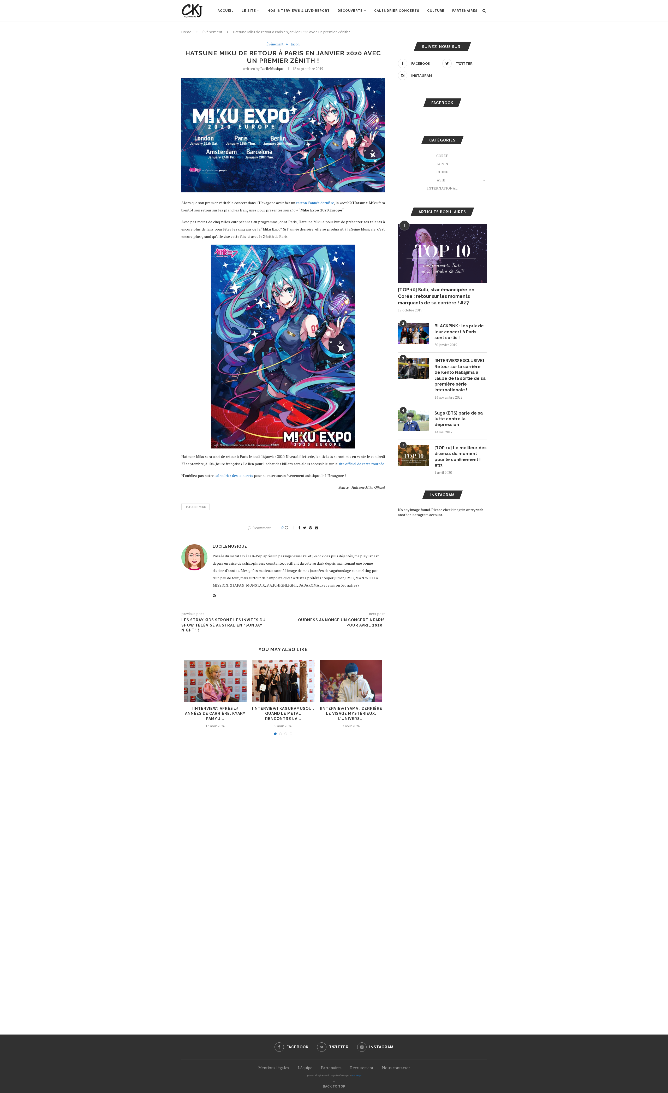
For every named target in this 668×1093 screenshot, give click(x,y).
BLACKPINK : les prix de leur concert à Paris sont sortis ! (459, 331)
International (442, 188)
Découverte (350, 11)
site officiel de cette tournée (361, 463)
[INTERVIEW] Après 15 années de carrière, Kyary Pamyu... (215, 713)
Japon (295, 44)
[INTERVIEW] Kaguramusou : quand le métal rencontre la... (283, 713)
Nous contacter (396, 1067)
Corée (442, 155)
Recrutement (361, 1067)
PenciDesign (356, 1075)
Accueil (226, 11)
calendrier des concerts (233, 475)
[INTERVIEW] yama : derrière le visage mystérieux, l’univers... (351, 713)
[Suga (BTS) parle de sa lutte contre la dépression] (413, 420)
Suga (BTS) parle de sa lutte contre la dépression (458, 419)
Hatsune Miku (195, 507)
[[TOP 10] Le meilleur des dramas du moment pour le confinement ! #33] (413, 455)
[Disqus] (283, 810)
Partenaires (465, 11)
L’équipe (305, 1067)
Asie (441, 180)
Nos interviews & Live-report (298, 11)
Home (186, 32)
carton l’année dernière (315, 202)
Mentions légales (273, 1067)
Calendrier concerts (396, 11)
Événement (212, 32)
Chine (442, 171)
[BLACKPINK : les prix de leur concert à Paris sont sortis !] (413, 333)
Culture (435, 11)
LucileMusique (272, 68)
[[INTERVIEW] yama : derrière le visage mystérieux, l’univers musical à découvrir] (351, 681)
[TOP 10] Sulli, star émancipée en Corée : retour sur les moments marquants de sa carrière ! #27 (436, 296)
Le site (249, 11)
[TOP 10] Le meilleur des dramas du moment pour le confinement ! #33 (460, 456)
